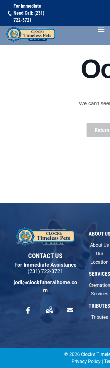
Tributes (99, 317)
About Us (99, 245)
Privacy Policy (86, 361)
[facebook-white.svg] (28, 314)
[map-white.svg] (49, 314)
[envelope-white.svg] (70, 314)
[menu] (101, 29)
